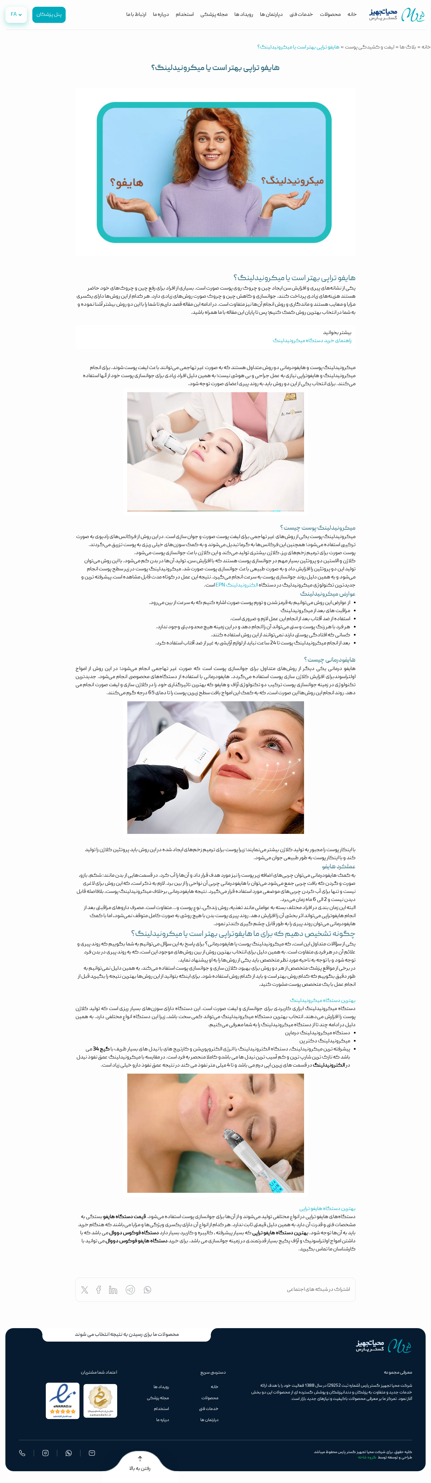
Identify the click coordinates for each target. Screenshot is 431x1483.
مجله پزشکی (214, 15)
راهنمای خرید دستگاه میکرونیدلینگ (312, 341)
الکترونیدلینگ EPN (237, 585)
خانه (352, 15)
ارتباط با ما (136, 15)
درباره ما (161, 15)
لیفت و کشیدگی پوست (369, 47)
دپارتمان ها (271, 15)
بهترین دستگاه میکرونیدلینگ (323, 1001)
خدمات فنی (301, 15)
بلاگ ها (408, 47)
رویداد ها (243, 15)
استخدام (185, 15)
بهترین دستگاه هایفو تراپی (327, 1209)
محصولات (330, 15)
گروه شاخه (367, 1457)
